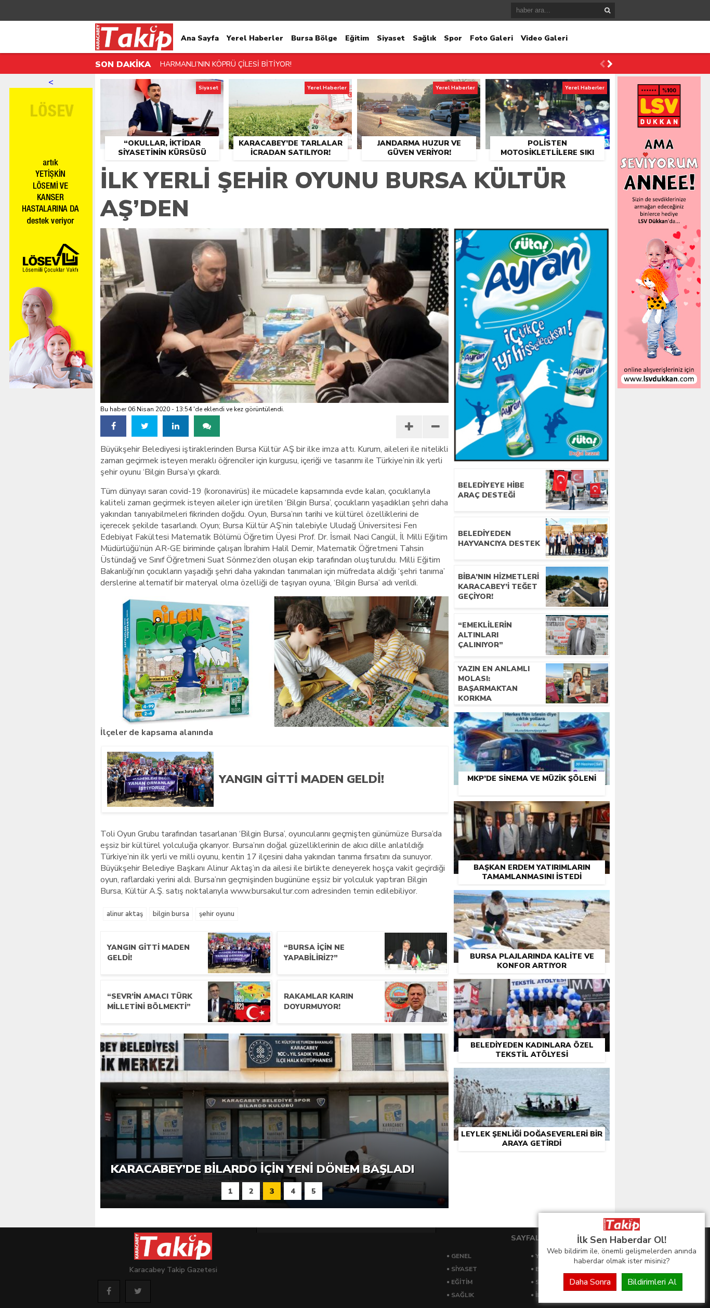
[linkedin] (176, 426)
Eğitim (357, 38)
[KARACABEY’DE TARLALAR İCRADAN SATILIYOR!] (290, 91)
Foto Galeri (491, 38)
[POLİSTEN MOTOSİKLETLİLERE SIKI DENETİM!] (547, 91)
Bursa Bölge (314, 38)
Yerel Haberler (255, 38)
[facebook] (113, 426)
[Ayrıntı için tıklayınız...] (659, 385)
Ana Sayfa (200, 38)
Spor (453, 38)
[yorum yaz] (207, 426)
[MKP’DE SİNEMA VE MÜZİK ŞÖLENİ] (532, 724)
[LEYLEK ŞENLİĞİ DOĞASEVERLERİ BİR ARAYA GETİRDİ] (532, 1080)
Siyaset (391, 38)
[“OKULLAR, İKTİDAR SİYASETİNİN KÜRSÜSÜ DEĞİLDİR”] (161, 91)
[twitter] (144, 426)
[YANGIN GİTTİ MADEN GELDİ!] (325, 803)
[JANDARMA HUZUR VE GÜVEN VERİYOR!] (418, 91)
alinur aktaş (125, 914)
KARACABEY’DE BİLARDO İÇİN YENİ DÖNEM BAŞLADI (250, 65)
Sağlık (424, 38)
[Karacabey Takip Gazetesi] (621, 1228)
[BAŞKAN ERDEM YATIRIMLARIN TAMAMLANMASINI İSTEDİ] (532, 813)
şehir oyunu (216, 914)
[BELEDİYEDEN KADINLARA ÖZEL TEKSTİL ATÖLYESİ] (532, 991)
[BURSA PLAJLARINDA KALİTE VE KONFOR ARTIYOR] (532, 902)
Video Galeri (544, 38)
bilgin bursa (171, 914)
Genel (461, 1256)
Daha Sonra (590, 1282)
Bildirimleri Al (652, 1282)
